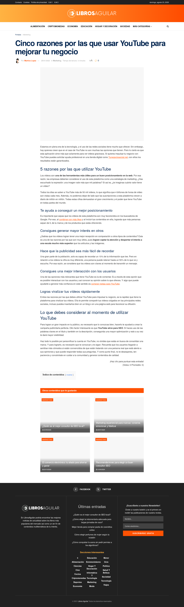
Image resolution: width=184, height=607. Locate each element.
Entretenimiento (93, 562)
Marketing (26, 34)
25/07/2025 (101, 430)
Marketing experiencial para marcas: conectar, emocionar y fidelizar (118, 424)
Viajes (106, 584)
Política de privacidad (39, 2)
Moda (91, 586)
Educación (86, 26)
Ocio (106, 562)
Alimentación (37, 26)
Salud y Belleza (106, 571)
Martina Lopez (30, 60)
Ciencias (78, 566)
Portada (18, 34)
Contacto (18, 2)
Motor (106, 557)
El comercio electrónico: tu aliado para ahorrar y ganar (64, 464)
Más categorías (141, 26)
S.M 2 (56, 2)
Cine (78, 570)
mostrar (69, 374)
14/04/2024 (101, 469)
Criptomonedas (56, 26)
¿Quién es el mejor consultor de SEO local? (63, 426)
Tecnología (106, 580)
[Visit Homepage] (92, 13)
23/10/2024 (47, 469)
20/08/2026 (47, 430)
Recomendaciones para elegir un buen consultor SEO (114, 464)
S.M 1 (50, 2)
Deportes (77, 582)
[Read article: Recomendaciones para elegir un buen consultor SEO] (119, 454)
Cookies (26, 2)
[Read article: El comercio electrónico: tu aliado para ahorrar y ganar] (65, 454)
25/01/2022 (45, 60)
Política (106, 566)
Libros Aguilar (83, 601)
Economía (72, 26)
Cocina (77, 574)
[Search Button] (168, 26)
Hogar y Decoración (106, 26)
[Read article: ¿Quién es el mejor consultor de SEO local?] (65, 415)
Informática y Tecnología (92, 575)
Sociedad (125, 26)
